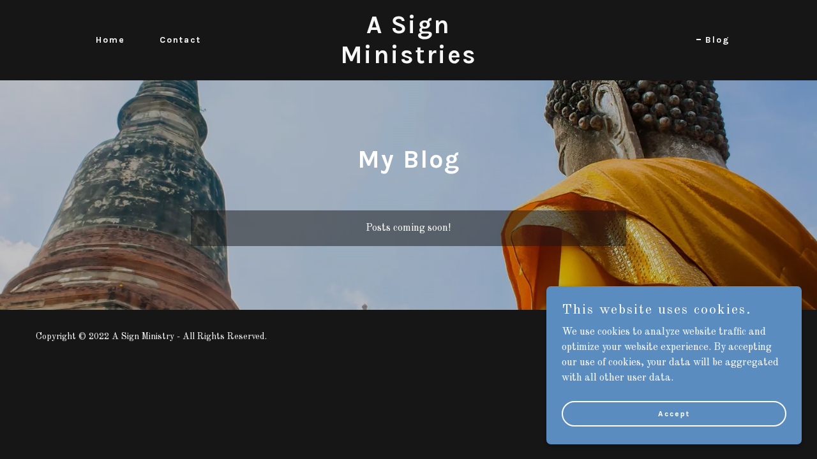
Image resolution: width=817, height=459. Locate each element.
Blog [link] (717, 39)
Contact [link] (180, 39)
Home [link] (110, 39)
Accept (674, 413)
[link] (408, 60)
